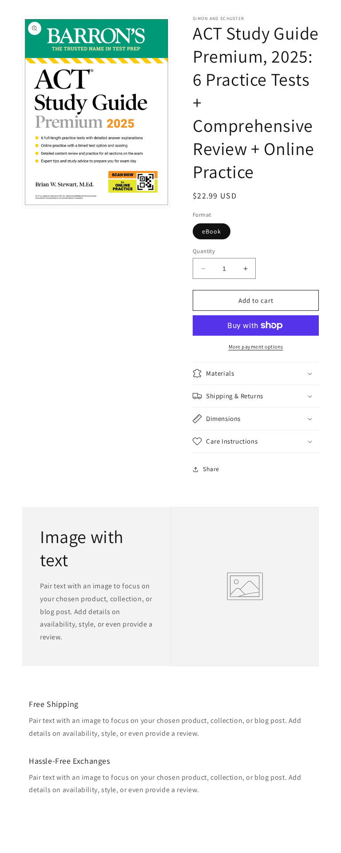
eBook (211, 231)
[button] (256, 373)
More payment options (256, 346)
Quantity (204, 251)
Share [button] (211, 469)
